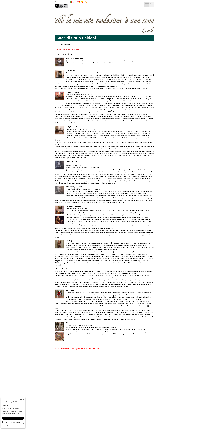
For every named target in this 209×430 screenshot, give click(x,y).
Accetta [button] (13, 418)
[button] (13, 426)
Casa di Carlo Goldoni (62, 5)
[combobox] (21, 399)
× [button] (23, 399)
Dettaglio (10, 415)
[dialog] (13, 412)
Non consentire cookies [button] (13, 422)
